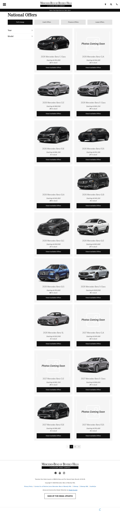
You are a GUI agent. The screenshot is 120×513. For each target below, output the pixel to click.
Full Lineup (20, 22)
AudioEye (93, 486)
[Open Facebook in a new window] (55, 473)
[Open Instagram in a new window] (64, 473)
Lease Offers (99, 22)
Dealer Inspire (73, 490)
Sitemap (75, 486)
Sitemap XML (84, 486)
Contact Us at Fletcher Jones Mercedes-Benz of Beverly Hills (53, 486)
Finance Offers (73, 22)
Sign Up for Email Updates (60, 496)
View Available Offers (53, 67)
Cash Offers (47, 22)
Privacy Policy (28, 486)
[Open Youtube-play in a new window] (60, 473)
